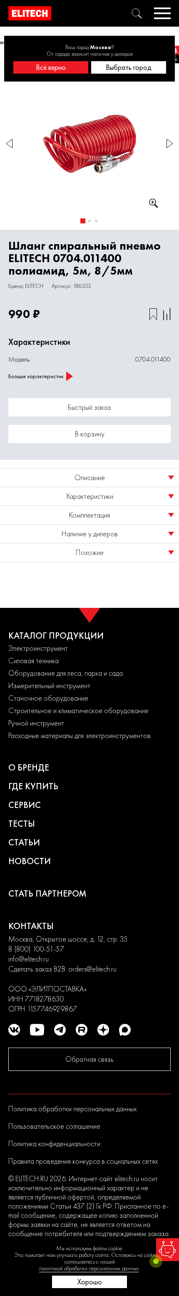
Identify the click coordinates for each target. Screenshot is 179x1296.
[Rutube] (81, 1030)
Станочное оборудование (48, 698)
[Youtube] (37, 1030)
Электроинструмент (38, 648)
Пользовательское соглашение (54, 1126)
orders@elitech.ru (92, 969)
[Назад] (9, 144)
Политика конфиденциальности (54, 1143)
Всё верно (51, 67)
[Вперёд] (170, 144)
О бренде (28, 767)
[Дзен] (103, 1030)
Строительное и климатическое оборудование (78, 710)
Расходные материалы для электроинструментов (79, 735)
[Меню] (162, 13)
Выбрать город (129, 67)
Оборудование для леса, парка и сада (65, 673)
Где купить (33, 786)
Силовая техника (33, 660)
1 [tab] (82, 220)
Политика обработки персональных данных (72, 1108)
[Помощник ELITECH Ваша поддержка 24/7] (167, 1249)
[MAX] (125, 1030)
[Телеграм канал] (60, 1030)
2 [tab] (89, 220)
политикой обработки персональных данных (89, 1268)
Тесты (21, 824)
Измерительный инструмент (49, 685)
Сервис (24, 805)
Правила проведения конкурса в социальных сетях (83, 1161)
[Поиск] (137, 13)
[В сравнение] (167, 314)
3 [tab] (96, 220)
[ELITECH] (29, 13)
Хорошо (89, 1281)
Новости (29, 861)
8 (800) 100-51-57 (36, 949)
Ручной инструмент (36, 723)
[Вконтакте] (14, 1030)
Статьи (24, 842)
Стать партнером (47, 893)
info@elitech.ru (28, 959)
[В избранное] (153, 314)
